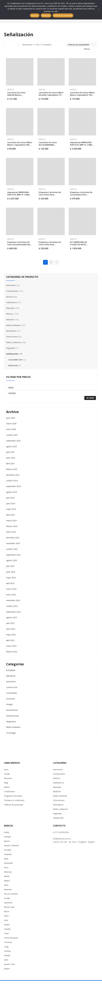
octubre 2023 (12, 549)
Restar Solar (9, 907)
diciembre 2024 (12, 475)
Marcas (10, 89)
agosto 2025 (11, 446)
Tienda (7, 774)
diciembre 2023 (12, 537)
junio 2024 (10, 503)
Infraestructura (12, 716)
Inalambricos (11, 302)
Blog (6, 782)
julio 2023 (10, 566)
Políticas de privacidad (13, 804)
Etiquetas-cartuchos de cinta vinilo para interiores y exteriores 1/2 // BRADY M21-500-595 (51, 196)
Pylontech (8, 902)
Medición (10, 319)
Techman (8, 942)
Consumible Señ (15, 359)
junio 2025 (10, 457)
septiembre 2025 (13, 440)
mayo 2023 (11, 577)
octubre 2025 (12, 435)
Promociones (12, 336)
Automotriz (11, 681)
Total (6, 933)
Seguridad (10, 348)
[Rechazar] (98, 9)
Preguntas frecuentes (13, 796)
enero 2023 (11, 594)
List (12, 45)
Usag (6, 946)
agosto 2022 (11, 617)
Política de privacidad (63, 15)
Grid (7, 45)
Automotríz (11, 285)
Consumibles (11, 693)
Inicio (6, 769)
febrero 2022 (11, 651)
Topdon (7, 929)
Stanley (7, 955)
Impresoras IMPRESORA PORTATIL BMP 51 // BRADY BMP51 (82, 144)
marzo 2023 (11, 589)
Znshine (7, 951)
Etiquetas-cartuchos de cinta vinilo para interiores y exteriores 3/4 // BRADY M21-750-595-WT (51, 246)
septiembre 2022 (13, 612)
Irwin (6, 960)
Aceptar (34, 15)
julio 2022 (10, 623)
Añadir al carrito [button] (32, 97)
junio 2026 (10, 418)
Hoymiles (8, 854)
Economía (10, 698)
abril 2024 (10, 515)
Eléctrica (9, 296)
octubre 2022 (12, 606)
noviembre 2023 (13, 543)
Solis (6, 920)
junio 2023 (10, 572)
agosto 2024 (11, 492)
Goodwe (7, 850)
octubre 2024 (12, 480)
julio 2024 (10, 497)
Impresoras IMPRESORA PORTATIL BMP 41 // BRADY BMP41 (19, 194)
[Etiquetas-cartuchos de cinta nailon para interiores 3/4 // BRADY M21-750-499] (82, 171)
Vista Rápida (32, 60)
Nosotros (8, 778)
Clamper (7, 836)
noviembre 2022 (13, 600)
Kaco (6, 867)
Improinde (8, 863)
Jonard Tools (9, 964)
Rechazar (46, 15)
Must (6, 885)
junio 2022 (10, 629)
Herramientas (12, 710)
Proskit (7, 898)
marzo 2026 (11, 423)
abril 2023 (10, 583)
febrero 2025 (11, 469)
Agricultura (10, 676)
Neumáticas (11, 331)
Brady (6, 832)
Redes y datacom (13, 342)
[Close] (97, 267)
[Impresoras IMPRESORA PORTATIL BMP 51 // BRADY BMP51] (82, 121)
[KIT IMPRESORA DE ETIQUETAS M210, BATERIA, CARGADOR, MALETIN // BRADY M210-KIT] (82, 221)
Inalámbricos (58, 782)
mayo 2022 (11, 634)
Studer (7, 924)
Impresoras (13, 365)
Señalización (12, 354)
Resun (6, 911)
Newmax (8, 889)
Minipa (7, 880)
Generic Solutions (11, 845)
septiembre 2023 (13, 555)
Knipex (7, 968)
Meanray (8, 872)
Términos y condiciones (14, 800)
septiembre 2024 (13, 486)
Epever (7, 841)
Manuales (10, 308)
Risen (6, 916)
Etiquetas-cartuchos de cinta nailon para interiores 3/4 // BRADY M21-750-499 (81, 196)
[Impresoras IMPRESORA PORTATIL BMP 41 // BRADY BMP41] (19, 171)
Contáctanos (9, 791)
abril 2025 (10, 463)
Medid (6, 876)
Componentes (12, 291)
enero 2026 (11, 429)
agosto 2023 (11, 560)
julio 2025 (10, 452)
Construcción (11, 687)
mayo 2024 (11, 509)
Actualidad (10, 670)
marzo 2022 (11, 646)
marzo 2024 (11, 520)
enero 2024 (11, 532)
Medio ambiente (60, 796)
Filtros (87, 49)
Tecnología (11, 733)
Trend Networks (11, 938)
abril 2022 (10, 640)
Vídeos (7, 787)
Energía (9, 704)
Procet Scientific (11, 894)
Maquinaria (11, 721)
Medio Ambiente (13, 325)
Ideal (6, 858)
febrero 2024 (11, 526)
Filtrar (90, 398)
